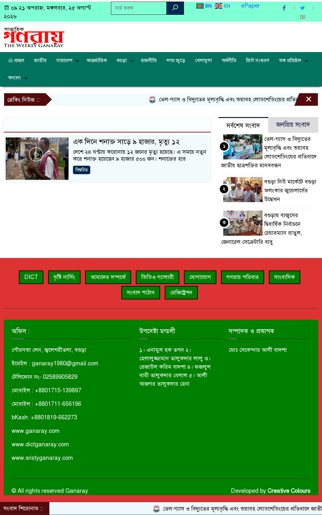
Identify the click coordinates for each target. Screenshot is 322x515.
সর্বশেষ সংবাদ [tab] (243, 126)
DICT (31, 277)
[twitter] (303, 8)
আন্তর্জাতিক (96, 60)
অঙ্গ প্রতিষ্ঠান (290, 60)
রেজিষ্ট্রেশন (181, 292)
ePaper (250, 5)
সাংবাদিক (284, 277)
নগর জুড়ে (176, 60)
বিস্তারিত (81, 170)
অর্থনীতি (229, 60)
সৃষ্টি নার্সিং (64, 277)
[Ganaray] (34, 36)
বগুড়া (122, 60)
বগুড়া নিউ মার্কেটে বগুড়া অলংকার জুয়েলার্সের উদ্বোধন (290, 190)
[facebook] (285, 8)
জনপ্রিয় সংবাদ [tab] (293, 125)
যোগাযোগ (200, 277)
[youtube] (303, 17)
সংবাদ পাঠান (141, 292)
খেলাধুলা (203, 60)
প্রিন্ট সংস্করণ (257, 60)
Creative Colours (289, 490)
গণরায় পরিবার (242, 277)
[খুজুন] (175, 8)
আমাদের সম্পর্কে (108, 277)
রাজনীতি (149, 60)
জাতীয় (40, 60)
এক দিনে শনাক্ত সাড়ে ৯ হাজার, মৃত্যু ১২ (126, 141)
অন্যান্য (14, 78)
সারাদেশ (64, 60)
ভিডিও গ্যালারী (157, 277)
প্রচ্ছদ (18, 60)
